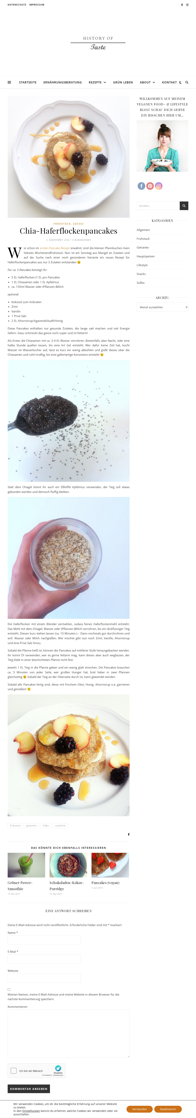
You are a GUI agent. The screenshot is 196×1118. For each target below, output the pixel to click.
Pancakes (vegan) (105, 882)
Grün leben (123, 82)
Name (13, 933)
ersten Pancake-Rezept (55, 248)
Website (13, 971)
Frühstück (62, 223)
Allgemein (143, 230)
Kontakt (169, 82)
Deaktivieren (168, 1109)
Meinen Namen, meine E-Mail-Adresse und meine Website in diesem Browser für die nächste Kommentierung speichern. (63, 996)
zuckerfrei (60, 825)
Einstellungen (31, 1111)
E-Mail (13, 951)
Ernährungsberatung (62, 82)
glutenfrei (31, 825)
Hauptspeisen (146, 256)
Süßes (78, 223)
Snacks (141, 274)
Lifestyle (142, 265)
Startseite (28, 82)
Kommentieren (17, 1007)
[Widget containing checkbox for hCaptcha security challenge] (36, 1070)
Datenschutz (17, 4)
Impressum (36, 4)
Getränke (143, 247)
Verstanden (139, 1109)
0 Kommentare (81, 239)
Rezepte (95, 82)
